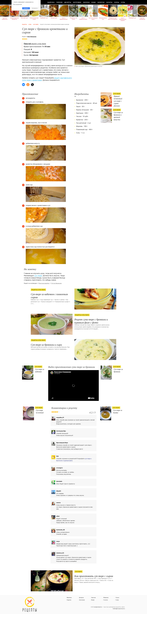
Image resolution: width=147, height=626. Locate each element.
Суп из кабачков (5, 18)
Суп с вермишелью (64, 18)
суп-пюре (38, 276)
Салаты (109, 2)
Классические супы (34, 18)
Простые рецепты (44, 283)
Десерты (67, 2)
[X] (32, 84)
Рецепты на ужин (73, 18)
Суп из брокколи (56, 283)
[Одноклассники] (27, 84)
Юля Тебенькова (31, 36)
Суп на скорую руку (93, 18)
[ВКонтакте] (23, 84)
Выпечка (51, 2)
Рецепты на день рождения (112, 18)
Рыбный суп (132, 18)
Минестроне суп (103, 18)
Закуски (86, 2)
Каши (93, 2)
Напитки (101, 2)
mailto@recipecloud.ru (119, 608)
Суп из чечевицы (142, 18)
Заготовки (77, 2)
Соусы (116, 2)
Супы (123, 2)
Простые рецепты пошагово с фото (29, 604)
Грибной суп (44, 18)
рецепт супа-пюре (35, 44)
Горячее (59, 2)
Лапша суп (54, 18)
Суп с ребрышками (83, 18)
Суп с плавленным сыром (122, 19)
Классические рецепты (14, 18)
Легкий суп (24, 18)
